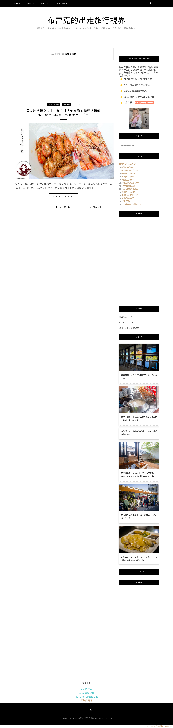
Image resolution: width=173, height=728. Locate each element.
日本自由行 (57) (127, 176)
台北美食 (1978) (128, 186)
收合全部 (132, 164)
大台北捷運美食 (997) (130, 182)
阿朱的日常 (86, 700)
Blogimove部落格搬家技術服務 (159, 726)
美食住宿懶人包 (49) (129, 170)
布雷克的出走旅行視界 (86, 20)
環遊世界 (44, 3)
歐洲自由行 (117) (128, 192)
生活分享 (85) (127, 201)
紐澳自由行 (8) (127, 167)
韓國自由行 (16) (127, 180)
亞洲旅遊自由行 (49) (129, 195)
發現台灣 (17, 3)
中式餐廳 (66, 105)
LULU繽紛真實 (86, 693)
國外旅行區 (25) (127, 198)
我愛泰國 (30, 3)
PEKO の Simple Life (86, 697)
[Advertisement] (64, 84)
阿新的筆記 (86, 689)
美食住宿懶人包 (61, 3)
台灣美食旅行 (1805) (130, 189)
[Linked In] (69, 207)
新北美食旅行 (54, 105)
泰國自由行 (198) (128, 173)
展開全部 (123, 164)
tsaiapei (97, 207)
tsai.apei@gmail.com (144, 102)
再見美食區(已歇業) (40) (131, 204)
